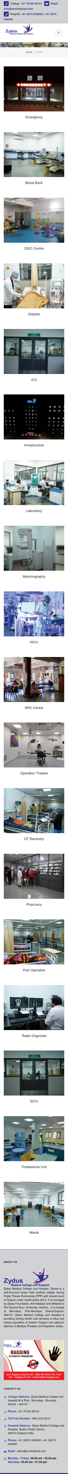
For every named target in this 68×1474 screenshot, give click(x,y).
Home (29, 51)
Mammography (34, 576)
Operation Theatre (34, 772)
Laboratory (34, 510)
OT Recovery (34, 838)
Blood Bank (34, 182)
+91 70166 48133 (32, 3)
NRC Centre (34, 707)
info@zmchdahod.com (18, 9)
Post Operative (34, 969)
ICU (34, 379)
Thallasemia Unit (34, 1166)
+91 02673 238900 (29, 1440)
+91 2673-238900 (32, 14)
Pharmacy (34, 904)
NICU (34, 641)
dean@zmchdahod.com (31, 1451)
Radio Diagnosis (34, 1035)
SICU (34, 1101)
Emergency (34, 116)
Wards (34, 1232)
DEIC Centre (34, 248)
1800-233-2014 (41, 1418)
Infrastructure (34, 444)
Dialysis (34, 313)
